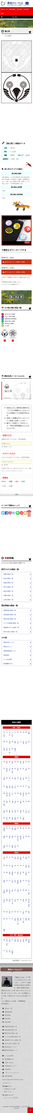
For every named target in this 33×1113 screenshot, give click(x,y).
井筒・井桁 (7, 942)
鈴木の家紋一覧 (8, 578)
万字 (7, 951)
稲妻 (29, 732)
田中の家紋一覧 (8, 587)
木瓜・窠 (9, 750)
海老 (12, 828)
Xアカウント (6, 1083)
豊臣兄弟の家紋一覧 (10, 619)
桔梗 (4, 778)
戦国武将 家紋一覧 (10, 1027)
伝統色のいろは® (9, 1089)
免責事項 (7, 1069)
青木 (7, 762)
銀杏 (23, 762)
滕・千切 (12, 901)
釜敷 (9, 873)
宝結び (4, 901)
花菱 (23, 742)
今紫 (10, 486)
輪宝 (29, 919)
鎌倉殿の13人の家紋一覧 (11, 627)
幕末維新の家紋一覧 (10, 615)
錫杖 (7, 890)
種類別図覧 (12, 9)
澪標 (23, 940)
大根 (29, 786)
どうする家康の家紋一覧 (11, 623)
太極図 (12, 952)
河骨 (23, 778)
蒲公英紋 (7, 17)
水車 (20, 940)
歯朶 (9, 786)
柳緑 (4, 486)
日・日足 (4, 734)
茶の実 (9, 794)
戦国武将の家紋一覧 (10, 610)
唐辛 (26, 793)
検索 (2, 13)
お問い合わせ (9, 1063)
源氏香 (29, 941)
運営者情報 (8, 1076)
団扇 (18, 857)
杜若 (18, 769)
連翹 (15, 818)
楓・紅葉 (12, 770)
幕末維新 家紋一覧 (10, 1030)
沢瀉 (9, 769)
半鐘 (29, 866)
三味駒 (4, 891)
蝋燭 (4, 930)
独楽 (20, 881)
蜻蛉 (4, 846)
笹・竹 (29, 779)
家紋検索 (7, 1022)
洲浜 (18, 890)
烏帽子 (20, 858)
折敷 (26, 857)
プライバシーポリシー (12, 1073)
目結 (7, 749)
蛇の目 (9, 891)
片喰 (26, 769)
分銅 (23, 912)
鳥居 (18, 940)
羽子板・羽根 (29, 903)
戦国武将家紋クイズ (10, 651)
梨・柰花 (4, 803)
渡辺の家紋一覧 (8, 591)
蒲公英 (27, 155)
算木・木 (29, 882)
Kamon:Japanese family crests (12, 1079)
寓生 (15, 811)
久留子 (26, 873)
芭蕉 (20, 802)
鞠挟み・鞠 (18, 921)
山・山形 (12, 734)
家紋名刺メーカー (9, 642)
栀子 (15, 778)
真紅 (17, 481)
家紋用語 (19, 9)
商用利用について (10, 1066)
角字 (9, 951)
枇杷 (4, 811)
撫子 (12, 802)
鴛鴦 (15, 828)
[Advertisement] (16, 120)
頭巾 (12, 890)
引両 (26, 742)
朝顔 (12, 762)
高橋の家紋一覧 (8, 583)
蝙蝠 (4, 837)
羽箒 (9, 912)
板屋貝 (4, 829)
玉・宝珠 (29, 892)
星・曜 (9, 733)
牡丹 (12, 811)
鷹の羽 (20, 837)
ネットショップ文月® (11, 1098)
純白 (4, 481)
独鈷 (23, 900)
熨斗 (26, 900)
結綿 (20, 919)
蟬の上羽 (18, 838)
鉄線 (20, 793)
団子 (7, 900)
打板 (15, 900)
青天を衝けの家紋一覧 (10, 632)
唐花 (9, 742)
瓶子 (29, 912)
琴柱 (15, 881)
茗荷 (20, 811)
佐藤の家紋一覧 (8, 574)
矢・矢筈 (23, 920)
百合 (7, 818)
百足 (15, 846)
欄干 (26, 940)
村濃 (4, 749)
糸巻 (15, 857)
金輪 (26, 866)
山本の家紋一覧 (8, 600)
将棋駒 (18, 882)
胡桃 (20, 778)
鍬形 (4, 881)
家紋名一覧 (4, 9)
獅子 (12, 837)
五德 (12, 881)
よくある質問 (8, 659)
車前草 (7, 770)
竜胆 (12, 818)
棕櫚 (12, 786)
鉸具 (12, 866)
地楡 (23, 818)
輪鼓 (26, 919)
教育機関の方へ (8, 664)
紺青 (23, 481)
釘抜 (20, 873)
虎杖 (20, 762)
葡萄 (9, 811)
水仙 (15, 786)
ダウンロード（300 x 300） (15, 262)
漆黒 (10, 481)
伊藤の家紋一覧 (8, 595)
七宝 (18, 742)
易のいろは (7, 1092)
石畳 (9, 940)
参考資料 (26, 9)
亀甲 (15, 742)
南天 (15, 802)
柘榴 (7, 786)
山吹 (26, 811)
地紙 (9, 900)
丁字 (12, 793)
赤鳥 (4, 857)
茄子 (7, 802)
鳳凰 (12, 846)
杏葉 (18, 873)
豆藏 (15, 919)
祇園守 (12, 873)
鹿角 (9, 837)
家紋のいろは (15, 3)
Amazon (27, 242)
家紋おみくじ (8, 646)
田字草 (23, 794)
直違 (15, 940)
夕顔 (29, 811)
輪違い (15, 750)
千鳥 (23, 837)
